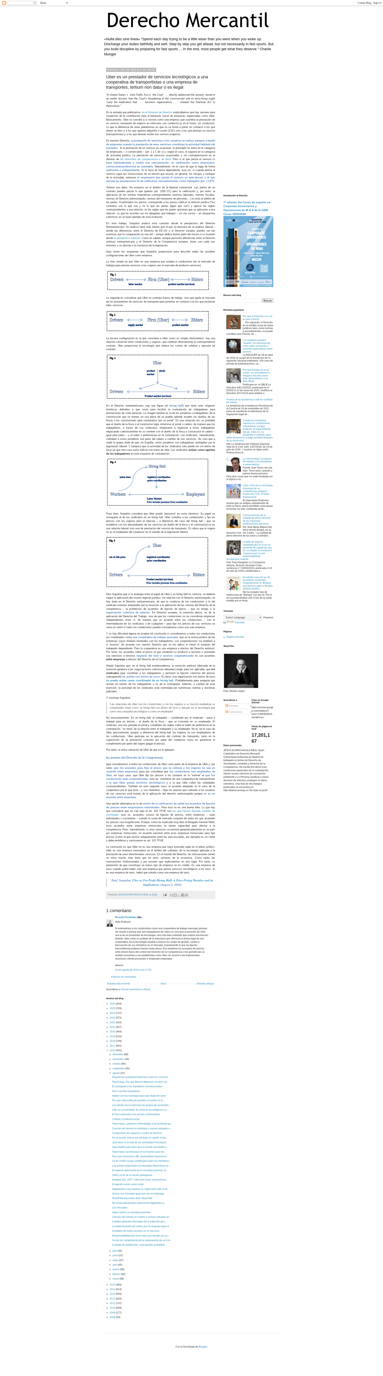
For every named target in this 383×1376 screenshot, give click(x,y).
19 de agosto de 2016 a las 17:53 (133, 969)
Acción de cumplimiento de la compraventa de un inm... (142, 1240)
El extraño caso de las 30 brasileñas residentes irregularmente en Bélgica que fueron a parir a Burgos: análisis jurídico (258, 583)
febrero (117, 1274)
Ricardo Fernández (126, 917)
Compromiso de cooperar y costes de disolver (137, 1133)
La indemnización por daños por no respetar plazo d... (141, 1226)
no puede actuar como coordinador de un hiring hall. (140, 680)
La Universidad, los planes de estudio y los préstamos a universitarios (257, 461)
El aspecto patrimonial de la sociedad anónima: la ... (140, 1170)
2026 (113, 1003)
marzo (116, 1269)
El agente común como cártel (128, 1184)
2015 (113, 1284)
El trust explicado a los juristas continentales (136, 1114)
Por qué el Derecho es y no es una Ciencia (257, 317)
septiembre (119, 1068)
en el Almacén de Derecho (157, 112)
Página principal (235, 636)
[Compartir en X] (179, 895)
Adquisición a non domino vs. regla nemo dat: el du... (140, 1189)
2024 (113, 1013)
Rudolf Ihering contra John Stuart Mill (132, 1198)
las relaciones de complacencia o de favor (145, 159)
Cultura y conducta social (125, 1119)
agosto (116, 1073)
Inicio (163, 983)
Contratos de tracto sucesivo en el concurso (135, 1231)
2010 (113, 1307)
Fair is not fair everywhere (126, 1091)
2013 (113, 1294)
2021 (113, 1027)
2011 (113, 1303)
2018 (113, 1041)
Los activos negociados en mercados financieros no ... (141, 1165)
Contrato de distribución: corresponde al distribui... (139, 1244)
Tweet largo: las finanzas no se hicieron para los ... (139, 1151)
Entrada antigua (205, 983)
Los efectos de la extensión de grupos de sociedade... (141, 1105)
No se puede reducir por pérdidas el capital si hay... (140, 1137)
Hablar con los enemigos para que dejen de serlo (139, 1095)
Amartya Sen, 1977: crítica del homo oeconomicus (139, 1179)
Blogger (203, 1346)
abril (115, 1264)
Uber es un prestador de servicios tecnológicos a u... (140, 1109)
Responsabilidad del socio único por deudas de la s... (141, 1235)
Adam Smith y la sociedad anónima (131, 1212)
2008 (113, 1317)
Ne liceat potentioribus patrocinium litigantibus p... (139, 1203)
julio (115, 1250)
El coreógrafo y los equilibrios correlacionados (137, 1086)
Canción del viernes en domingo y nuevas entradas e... (142, 1128)
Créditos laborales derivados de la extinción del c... (139, 1221)
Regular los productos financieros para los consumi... (141, 1077)
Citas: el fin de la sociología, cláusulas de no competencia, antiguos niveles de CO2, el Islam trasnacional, (258, 491)
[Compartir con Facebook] (183, 895)
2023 (113, 1017)
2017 (113, 1045)
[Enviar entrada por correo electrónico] (164, 894)
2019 (113, 1036)
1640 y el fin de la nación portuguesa (132, 1175)
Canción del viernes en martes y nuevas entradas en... (141, 1217)
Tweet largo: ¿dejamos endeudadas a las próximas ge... (142, 1123)
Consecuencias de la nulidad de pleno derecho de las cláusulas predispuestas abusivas (257, 519)
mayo (116, 1260)
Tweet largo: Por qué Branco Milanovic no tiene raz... (140, 1081)
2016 (113, 1050)
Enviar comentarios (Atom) (135, 989)
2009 (113, 1312)
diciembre (118, 1054)
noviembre (119, 1059)
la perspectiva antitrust (127, 238)
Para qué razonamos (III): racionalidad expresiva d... (140, 1156)
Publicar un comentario (123, 976)
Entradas (233, 705)
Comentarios (235, 712)
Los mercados (119, 1207)
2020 (113, 1031)
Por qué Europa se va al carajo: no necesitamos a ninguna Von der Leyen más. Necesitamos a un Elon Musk (256, 375)
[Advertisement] (248, 128)
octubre (117, 1063)
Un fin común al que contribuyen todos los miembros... (141, 1161)
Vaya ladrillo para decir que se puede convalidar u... (140, 1147)
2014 (113, 1289)
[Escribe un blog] (175, 895)
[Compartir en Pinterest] (187, 895)
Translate (240, 622)
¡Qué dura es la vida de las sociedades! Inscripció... (140, 1142)
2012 (113, 1298)
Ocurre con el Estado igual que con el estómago (138, 1193)
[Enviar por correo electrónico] (171, 895)
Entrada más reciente (118, 983)
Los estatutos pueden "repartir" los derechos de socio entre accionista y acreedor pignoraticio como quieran (257, 346)
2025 (113, 1008)
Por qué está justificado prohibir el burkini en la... (138, 1100)
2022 (113, 1022)
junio (115, 1255)
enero (116, 1278)
